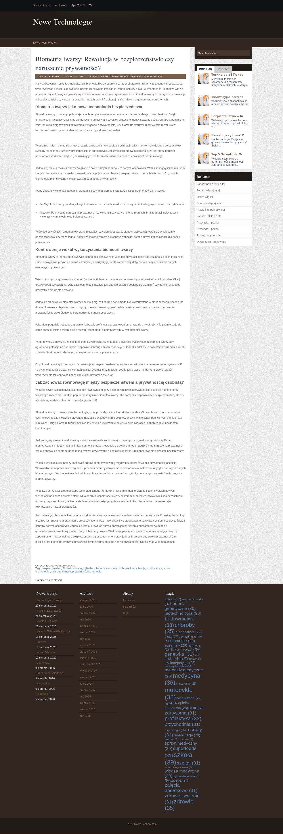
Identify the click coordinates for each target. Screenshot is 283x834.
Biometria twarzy (72, 568)
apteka (173, 599)
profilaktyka (183, 718)
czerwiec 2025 (88, 690)
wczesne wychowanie (179, 767)
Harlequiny (43, 683)
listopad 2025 (88, 658)
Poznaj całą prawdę (209, 235)
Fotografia (42, 693)
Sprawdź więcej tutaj (209, 203)
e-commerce (180, 641)
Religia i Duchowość (48, 610)
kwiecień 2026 (88, 626)
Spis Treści (78, 5)
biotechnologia (183, 613)
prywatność (79, 571)
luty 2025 (85, 715)
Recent (223, 69)
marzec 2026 (87, 632)
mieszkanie (186, 683)
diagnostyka (189, 632)
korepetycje (182, 663)
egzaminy (176, 645)
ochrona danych (61, 571)
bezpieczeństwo (51, 568)
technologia (94, 571)
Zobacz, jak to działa (209, 216)
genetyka (179, 654)
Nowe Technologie (62, 22)
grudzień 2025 (88, 651)
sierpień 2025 (88, 677)
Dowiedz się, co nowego (211, 241)
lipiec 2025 (86, 683)
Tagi (91, 5)
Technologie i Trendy (227, 74)
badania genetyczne (180, 606)
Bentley (41, 641)
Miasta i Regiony (46, 621)
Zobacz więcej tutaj (208, 190)
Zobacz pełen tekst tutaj (211, 184)
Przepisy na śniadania (49, 673)
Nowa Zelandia (45, 652)
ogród (171, 703)
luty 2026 (85, 638)
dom (184, 636)
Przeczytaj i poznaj (208, 222)
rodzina (186, 739)
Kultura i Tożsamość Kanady (53, 631)
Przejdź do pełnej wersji (211, 209)
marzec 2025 (87, 709)
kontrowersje (154, 568)
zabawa (179, 780)
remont (172, 739)
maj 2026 (85, 619)
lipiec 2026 (86, 606)
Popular (205, 69)
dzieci (196, 637)
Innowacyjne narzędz (227, 97)
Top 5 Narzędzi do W (226, 154)
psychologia (175, 730)
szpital (188, 762)
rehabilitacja (187, 735)
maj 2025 (85, 696)
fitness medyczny (185, 649)
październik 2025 (90, 664)
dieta (171, 636)
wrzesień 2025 (88, 670)
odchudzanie (188, 698)
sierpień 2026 (88, 600)
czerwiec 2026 (88, 613)
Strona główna (42, 5)
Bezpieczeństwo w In (227, 116)
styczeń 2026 (88, 645)
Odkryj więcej (205, 196)
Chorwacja (43, 662)
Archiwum (61, 5)
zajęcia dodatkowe (181, 787)
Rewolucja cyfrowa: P (227, 135)
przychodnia (182, 724)
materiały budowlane (178, 666)
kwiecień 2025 (88, 703)
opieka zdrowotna (184, 710)
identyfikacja (137, 568)
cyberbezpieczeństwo (97, 568)
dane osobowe (120, 568)
